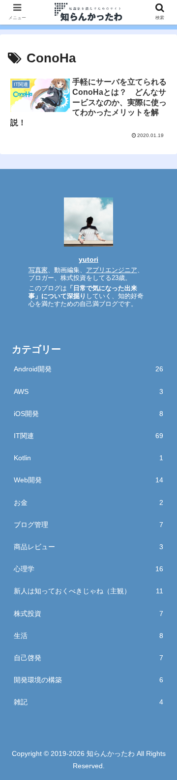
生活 (88, 636)
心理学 (88, 569)
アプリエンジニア (111, 270)
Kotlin (88, 458)
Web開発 (88, 480)
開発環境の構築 (88, 680)
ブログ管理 (88, 525)
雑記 (88, 702)
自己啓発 (88, 658)
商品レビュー (88, 547)
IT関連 (88, 436)
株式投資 (88, 613)
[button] (158, 769)
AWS (88, 391)
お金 (88, 502)
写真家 (38, 270)
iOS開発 (88, 414)
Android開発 (88, 369)
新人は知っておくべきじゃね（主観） (88, 591)
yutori (88, 259)
